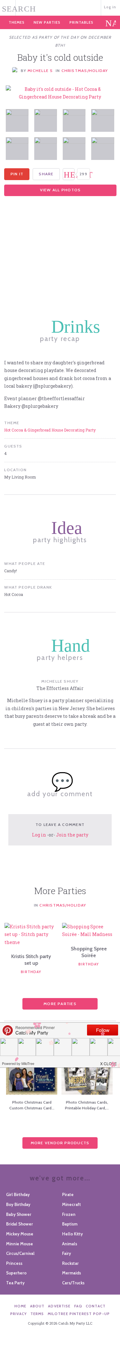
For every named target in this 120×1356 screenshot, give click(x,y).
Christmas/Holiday (84, 70)
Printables (81, 22)
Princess (14, 1263)
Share (46, 173)
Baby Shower (18, 1214)
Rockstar (70, 1263)
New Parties (47, 22)
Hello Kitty (72, 1233)
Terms (37, 1314)
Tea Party (15, 1282)
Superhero (16, 1272)
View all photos (60, 189)
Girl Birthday (18, 1194)
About (37, 1306)
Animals (69, 1243)
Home (20, 1306)
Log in (110, 7)
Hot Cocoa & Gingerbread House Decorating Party (50, 429)
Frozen (69, 1214)
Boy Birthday (18, 1204)
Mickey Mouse (19, 1233)
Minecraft (71, 1204)
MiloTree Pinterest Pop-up (79, 1314)
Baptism (69, 1223)
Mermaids (71, 1272)
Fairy (66, 1253)
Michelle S (40, 70)
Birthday (31, 972)
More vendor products (60, 1142)
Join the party (72, 835)
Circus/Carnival (20, 1253)
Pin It (17, 173)
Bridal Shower (19, 1223)
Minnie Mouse (19, 1243)
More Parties (60, 1003)
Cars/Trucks (73, 1282)
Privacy (18, 1314)
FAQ (78, 1306)
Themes (17, 22)
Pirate (68, 1194)
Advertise (59, 1306)
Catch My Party (60, 7)
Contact (96, 1306)
